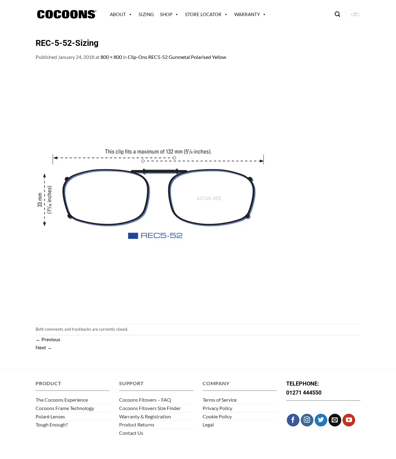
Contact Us (131, 433)
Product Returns (136, 424)
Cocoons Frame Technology (65, 408)
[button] (355, 14)
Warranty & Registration (145, 416)
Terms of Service (220, 400)
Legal (208, 424)
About (118, 14)
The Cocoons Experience (62, 400)
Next (44, 347)
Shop (166, 14)
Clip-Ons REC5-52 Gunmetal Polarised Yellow (177, 57)
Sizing (146, 14)
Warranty (247, 14)
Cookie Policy (217, 416)
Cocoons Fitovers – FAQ (145, 400)
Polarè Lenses (50, 416)
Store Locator (203, 14)
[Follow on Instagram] (307, 420)
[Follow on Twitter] (321, 420)
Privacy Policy (217, 408)
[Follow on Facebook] (293, 420)
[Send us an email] (335, 420)
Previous (48, 339)
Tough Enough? (52, 424)
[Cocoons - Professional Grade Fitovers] (66, 14)
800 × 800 (111, 57)
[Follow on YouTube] (348, 420)
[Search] (337, 14)
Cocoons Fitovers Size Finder (150, 408)
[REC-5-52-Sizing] (159, 192)
